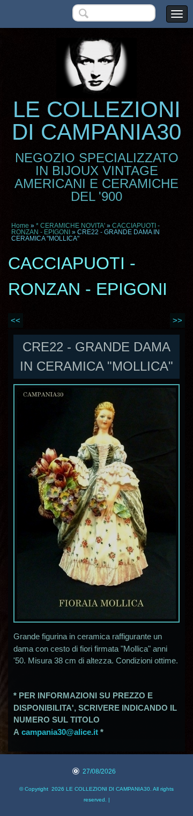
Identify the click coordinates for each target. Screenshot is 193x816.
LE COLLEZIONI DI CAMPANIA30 (96, 121)
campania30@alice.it (59, 731)
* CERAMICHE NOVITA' (70, 225)
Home (20, 225)
